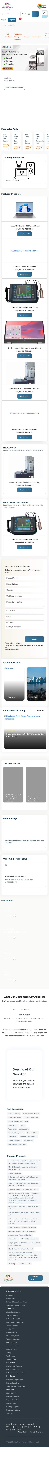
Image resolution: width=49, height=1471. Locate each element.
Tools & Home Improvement (18, 1129)
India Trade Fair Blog (14, 1319)
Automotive (12, 1137)
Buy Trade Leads (12, 1369)
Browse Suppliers (12, 1383)
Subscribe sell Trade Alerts (16, 1386)
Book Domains (11, 1349)
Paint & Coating (14, 1114)
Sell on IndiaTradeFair (14, 114)
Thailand (29, 1424)
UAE (25, 1427)
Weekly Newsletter (13, 1339)
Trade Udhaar (11, 1359)
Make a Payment (12, 1336)
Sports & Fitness (14, 1140)
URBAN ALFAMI (24, 1264)
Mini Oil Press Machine (29, 1239)
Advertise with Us (12, 1346)
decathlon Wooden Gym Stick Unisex (21, 1231)
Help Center (10, 1295)
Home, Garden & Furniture (18, 1121)
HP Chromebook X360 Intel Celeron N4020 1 (24, 348)
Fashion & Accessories (28, 1137)
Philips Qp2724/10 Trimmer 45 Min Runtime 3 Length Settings (24, 1244)
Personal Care (32, 1133)
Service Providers (12, 1400)
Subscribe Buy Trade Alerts (16, 1373)
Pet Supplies (28, 1140)
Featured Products (13, 1410)
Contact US (34, 1278)
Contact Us (10, 1329)
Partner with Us (11, 1332)
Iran (13, 1429)
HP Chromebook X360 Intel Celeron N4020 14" (24, 1214)
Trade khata (10, 1356)
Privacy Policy (22, 1432)
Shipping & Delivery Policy (15, 1305)
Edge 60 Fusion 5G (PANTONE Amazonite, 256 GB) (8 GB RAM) (23, 1184)
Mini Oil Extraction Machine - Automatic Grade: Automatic (22, 1168)
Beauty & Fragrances (16, 1133)
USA (7, 1429)
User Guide (10, 1298)
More (19, 1429)
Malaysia (9, 1427)
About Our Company (13, 1312)
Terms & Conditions (36, 1432)
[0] (18, 20)
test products (13, 1239)
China (15, 1424)
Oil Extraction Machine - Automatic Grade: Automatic (23, 1208)
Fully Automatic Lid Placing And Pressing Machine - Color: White (23, 1178)
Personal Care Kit (14, 1173)
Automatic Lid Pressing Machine (24, 267)
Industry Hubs (11, 1403)
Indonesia (18, 1427)
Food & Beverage (14, 1117)
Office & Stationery (31, 1117)
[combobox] (11, 14)
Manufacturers (11, 1393)
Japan (8, 1424)
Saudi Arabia (34, 1427)
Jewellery (11, 1264)
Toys (22, 1125)
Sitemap (9, 1413)
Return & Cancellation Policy (16, 1302)
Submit (34, 639)
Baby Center (12, 1125)
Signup (12, 20)
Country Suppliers (12, 1407)
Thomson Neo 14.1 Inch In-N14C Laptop (23, 1189)
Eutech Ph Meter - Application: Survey (24, 307)
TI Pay (8, 1352)
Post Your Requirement (14, 1379)
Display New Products (14, 1366)
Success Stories (12, 1315)
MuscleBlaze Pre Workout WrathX (24, 429)
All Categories (10, 25)
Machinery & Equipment (17, 1144)
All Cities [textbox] (8, 14)
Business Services (12, 1396)
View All (40, 711)
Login (3, 20)
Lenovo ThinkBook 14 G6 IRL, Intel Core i (24, 226)
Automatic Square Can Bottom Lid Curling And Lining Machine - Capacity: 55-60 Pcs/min (23, 1221)
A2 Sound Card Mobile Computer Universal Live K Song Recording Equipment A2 (24, 1162)
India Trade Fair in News (15, 1322)
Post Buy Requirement (14, 87)
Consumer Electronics (31, 1114)
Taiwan (22, 1424)
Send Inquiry (25, 234)
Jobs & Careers (12, 1325)
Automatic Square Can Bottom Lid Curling (24, 389)
